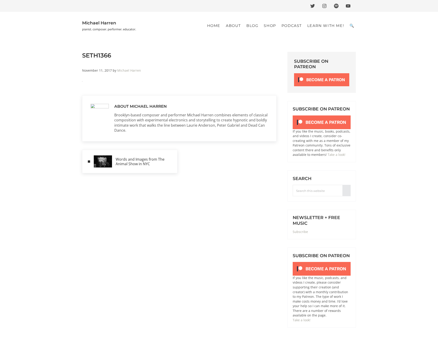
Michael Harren (99, 23)
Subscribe (300, 232)
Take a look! (336, 154)
